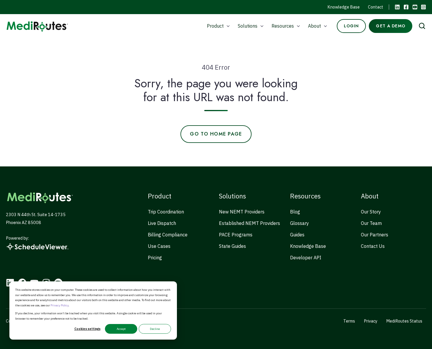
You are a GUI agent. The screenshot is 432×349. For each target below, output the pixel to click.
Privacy (370, 321)
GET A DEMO (390, 26)
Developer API (305, 258)
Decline (155, 329)
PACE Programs (235, 235)
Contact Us (373, 246)
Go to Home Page (216, 134)
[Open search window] (422, 26)
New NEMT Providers (241, 212)
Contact (375, 7)
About (314, 26)
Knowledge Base (343, 7)
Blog (295, 212)
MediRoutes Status (404, 321)
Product (215, 26)
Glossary (299, 223)
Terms (349, 321)
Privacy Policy (59, 305)
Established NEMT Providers (249, 223)
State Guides (232, 246)
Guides (297, 235)
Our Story (371, 212)
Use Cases (159, 246)
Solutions (247, 26)
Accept (121, 329)
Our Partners (374, 235)
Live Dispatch (162, 223)
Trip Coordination (166, 212)
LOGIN (351, 26)
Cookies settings (87, 329)
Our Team (371, 223)
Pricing (155, 258)
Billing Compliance (167, 235)
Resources (283, 26)
